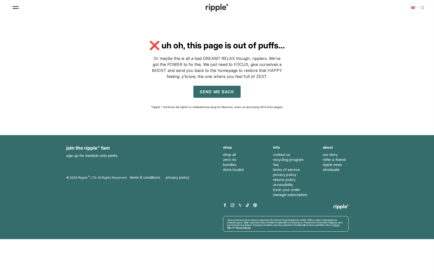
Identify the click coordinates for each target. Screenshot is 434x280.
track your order (286, 190)
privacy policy (284, 174)
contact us (281, 154)
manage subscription (290, 195)
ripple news (332, 164)
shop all (229, 154)
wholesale (331, 169)
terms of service (286, 169)
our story (330, 154)
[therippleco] (217, 8)
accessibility (283, 184)
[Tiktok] (247, 205)
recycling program (288, 159)
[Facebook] (225, 205)
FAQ (276, 164)
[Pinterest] (255, 205)
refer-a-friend (334, 159)
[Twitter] (240, 205)
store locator (233, 169)
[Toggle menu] (15, 7)
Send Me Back (217, 91)
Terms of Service (243, 227)
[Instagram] (232, 205)
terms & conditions (145, 177)
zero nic (230, 159)
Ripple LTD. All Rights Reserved (102, 176)
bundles (229, 164)
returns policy (284, 179)
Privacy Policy (177, 177)
